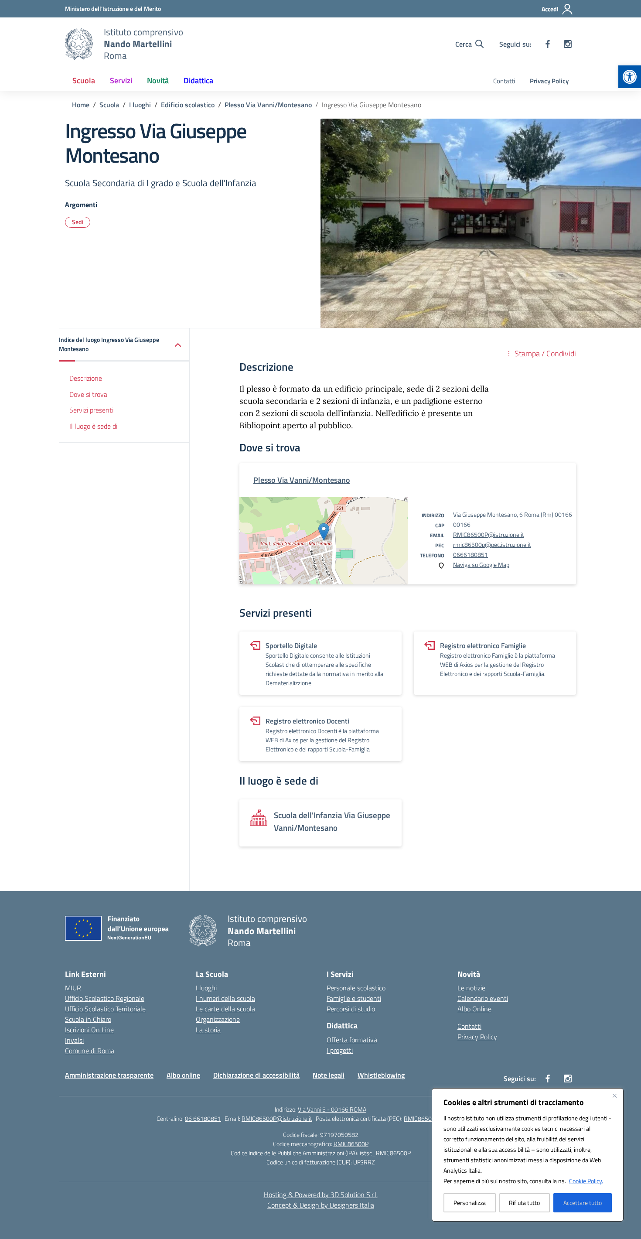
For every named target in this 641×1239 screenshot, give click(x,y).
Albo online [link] (183, 1075)
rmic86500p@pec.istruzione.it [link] (492, 544)
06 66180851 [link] (203, 1118)
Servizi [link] (121, 80)
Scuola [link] (83, 80)
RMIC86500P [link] (351, 1143)
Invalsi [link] (74, 1040)
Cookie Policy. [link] (586, 1180)
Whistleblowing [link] (381, 1075)
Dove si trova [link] (88, 394)
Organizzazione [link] (218, 1019)
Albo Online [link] (474, 1008)
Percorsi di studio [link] (351, 1008)
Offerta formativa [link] (352, 1039)
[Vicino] (614, 1095)
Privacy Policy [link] (549, 81)
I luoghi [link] (206, 988)
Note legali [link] (328, 1075)
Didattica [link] (198, 80)
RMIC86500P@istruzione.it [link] (488, 534)
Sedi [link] (77, 221)
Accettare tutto (582, 1202)
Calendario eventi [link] (482, 998)
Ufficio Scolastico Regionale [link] (104, 998)
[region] (528, 1155)
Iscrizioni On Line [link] (89, 1029)
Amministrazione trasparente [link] (109, 1075)
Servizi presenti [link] (91, 410)
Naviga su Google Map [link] (481, 564)
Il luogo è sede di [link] (93, 426)
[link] (629, 76)
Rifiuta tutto (524, 1202)
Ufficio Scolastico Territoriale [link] (105, 1008)
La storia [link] (208, 1029)
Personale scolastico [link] (356, 988)
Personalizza (469, 1202)
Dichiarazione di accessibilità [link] (256, 1075)
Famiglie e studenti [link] (354, 998)
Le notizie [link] (471, 988)
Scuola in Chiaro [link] (88, 1019)
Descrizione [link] (85, 378)
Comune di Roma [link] (89, 1050)
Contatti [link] (504, 81)
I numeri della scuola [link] (225, 998)
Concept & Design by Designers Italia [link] (320, 1205)
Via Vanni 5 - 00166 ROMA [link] (332, 1109)
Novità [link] (158, 80)
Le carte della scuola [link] (225, 1008)
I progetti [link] (340, 1050)
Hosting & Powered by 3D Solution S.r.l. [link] (321, 1194)
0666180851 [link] (470, 554)
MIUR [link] (73, 988)
